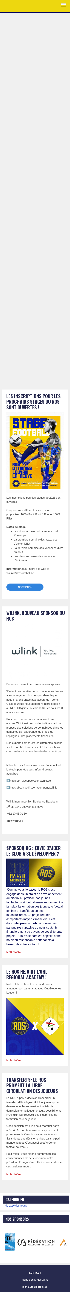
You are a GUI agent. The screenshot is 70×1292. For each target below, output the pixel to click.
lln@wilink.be (15, 820)
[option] (36, 1241)
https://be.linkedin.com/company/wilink (33, 787)
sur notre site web (35, 568)
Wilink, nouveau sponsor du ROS (35, 615)
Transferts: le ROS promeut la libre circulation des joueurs (32, 1085)
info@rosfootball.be (22, 573)
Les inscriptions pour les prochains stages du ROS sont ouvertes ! (33, 401)
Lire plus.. (13, 951)
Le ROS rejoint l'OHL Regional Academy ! (26, 974)
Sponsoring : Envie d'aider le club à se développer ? (33, 850)
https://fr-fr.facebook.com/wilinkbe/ (31, 780)
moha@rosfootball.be (35, 1286)
